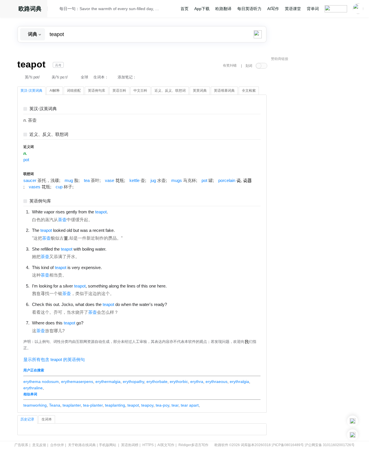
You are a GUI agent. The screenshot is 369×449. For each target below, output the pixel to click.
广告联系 (21, 445)
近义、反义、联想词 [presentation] (170, 91)
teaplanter (72, 405)
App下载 (202, 8)
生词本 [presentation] (47, 419)
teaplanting (115, 405)
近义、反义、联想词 (48, 134)
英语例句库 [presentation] (96, 91)
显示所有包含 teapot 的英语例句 (54, 359)
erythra (196, 381)
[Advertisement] (314, 151)
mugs (176, 180)
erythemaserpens (77, 381)
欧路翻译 (223, 8)
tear (175, 405)
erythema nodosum (41, 381)
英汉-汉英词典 (43, 109)
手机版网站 (107, 445)
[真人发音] (117, 211)
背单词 (313, 8)
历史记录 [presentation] (27, 419)
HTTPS (148, 445)
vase (109, 180)
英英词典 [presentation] (200, 91)
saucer (29, 180)
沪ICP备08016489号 (288, 445)
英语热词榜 (129, 445)
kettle (134, 180)
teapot (133, 405)
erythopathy (133, 381)
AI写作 (273, 8)
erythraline (33, 388)
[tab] (31, 91)
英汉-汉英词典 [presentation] (31, 91)
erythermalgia (108, 381)
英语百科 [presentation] (119, 91)
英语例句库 (40, 201)
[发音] (55, 9)
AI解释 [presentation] (55, 91)
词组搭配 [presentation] (74, 91)
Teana (54, 405)
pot (26, 159)
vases (34, 187)
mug (69, 180)
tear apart (190, 405)
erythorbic (179, 381)
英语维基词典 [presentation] (224, 91)
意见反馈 (39, 445)
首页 (184, 8)
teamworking (35, 405)
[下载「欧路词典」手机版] (352, 421)
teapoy (147, 405)
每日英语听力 (249, 8)
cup (59, 187)
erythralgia (239, 381)
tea (87, 180)
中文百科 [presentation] (140, 91)
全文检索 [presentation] (249, 91)
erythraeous (216, 381)
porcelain (226, 180)
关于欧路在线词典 (82, 445)
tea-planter (93, 405)
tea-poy (162, 405)
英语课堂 (293, 8)
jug (153, 180)
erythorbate (156, 381)
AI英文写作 (165, 445)
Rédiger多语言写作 (193, 445)
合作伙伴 (57, 445)
